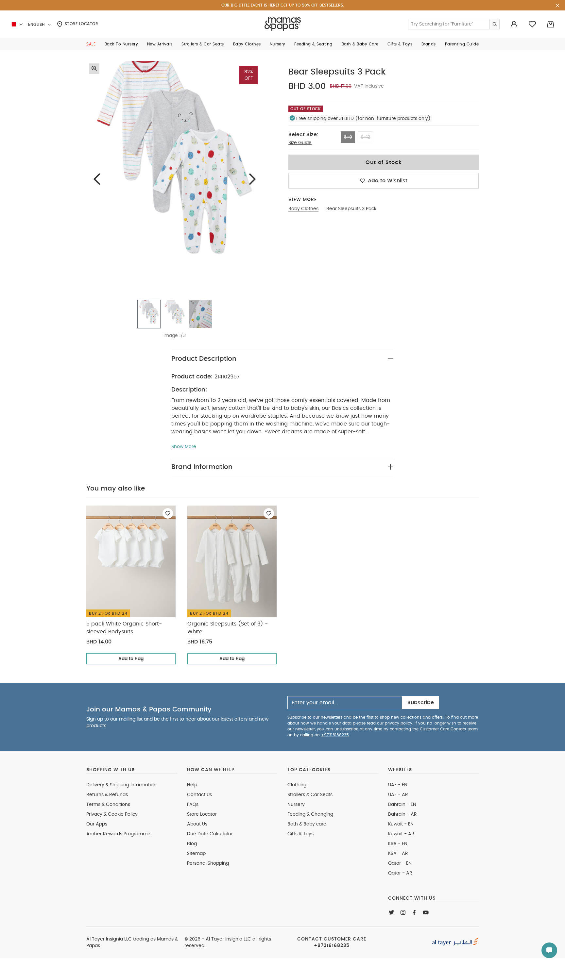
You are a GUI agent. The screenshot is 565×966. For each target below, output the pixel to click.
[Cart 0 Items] (551, 24)
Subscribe (420, 702)
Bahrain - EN (402, 804)
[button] (90, 44)
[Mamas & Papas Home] (283, 24)
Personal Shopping (208, 863)
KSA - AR (398, 853)
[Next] (252, 179)
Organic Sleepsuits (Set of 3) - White (227, 627)
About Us (197, 824)
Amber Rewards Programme (118, 834)
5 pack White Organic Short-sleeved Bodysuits (124, 627)
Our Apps (96, 824)
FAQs (192, 804)
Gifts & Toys (300, 834)
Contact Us (199, 794)
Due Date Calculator (210, 834)
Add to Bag (131, 659)
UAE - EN (397, 785)
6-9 (348, 137)
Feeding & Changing (310, 814)
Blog (192, 843)
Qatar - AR (400, 873)
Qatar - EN (400, 863)
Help (192, 785)
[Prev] (97, 179)
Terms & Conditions (108, 804)
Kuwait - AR (401, 834)
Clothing (296, 785)
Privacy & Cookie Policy (112, 814)
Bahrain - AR (402, 814)
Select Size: (303, 134)
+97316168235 (335, 735)
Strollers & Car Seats (310, 794)
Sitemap (196, 853)
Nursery (296, 804)
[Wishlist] (168, 513)
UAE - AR (398, 794)
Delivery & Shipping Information (121, 785)
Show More (183, 446)
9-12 (365, 137)
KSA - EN (397, 843)
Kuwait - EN (401, 824)
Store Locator (80, 24)
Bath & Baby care (306, 824)
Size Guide (300, 143)
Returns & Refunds (107, 794)
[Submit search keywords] (494, 24)
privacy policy (398, 723)
